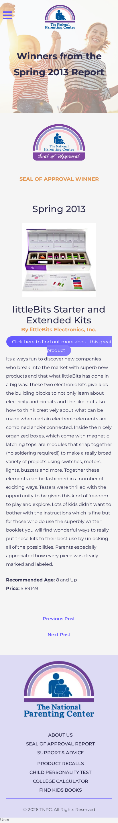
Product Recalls (60, 763)
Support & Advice (60, 752)
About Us (60, 735)
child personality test (60, 772)
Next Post (59, 634)
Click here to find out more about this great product (62, 346)
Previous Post (59, 618)
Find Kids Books (60, 790)
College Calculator (60, 781)
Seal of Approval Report (60, 744)
